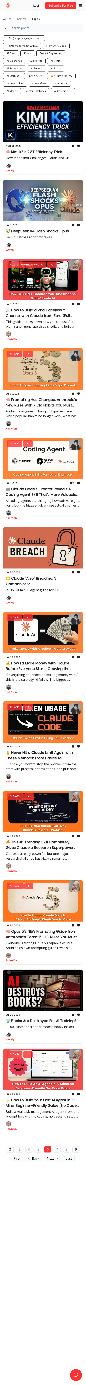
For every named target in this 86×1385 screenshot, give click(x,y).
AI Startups (13, 76)
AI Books (56, 68)
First (17, 1158)
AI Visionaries (14, 61)
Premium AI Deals (56, 45)
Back (35, 1158)
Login (36, 5)
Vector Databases (36, 91)
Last (69, 1158)
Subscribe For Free (61, 5)
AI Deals (55, 61)
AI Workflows (39, 83)
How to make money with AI (22, 45)
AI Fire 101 (36, 61)
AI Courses (61, 83)
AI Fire (7, 19)
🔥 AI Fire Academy (61, 76)
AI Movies (12, 91)
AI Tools (11, 53)
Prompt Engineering (51, 53)
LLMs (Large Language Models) (24, 38)
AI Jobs (27, 53)
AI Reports (37, 68)
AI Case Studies (63, 91)
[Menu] (80, 5)
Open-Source (34, 76)
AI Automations (15, 83)
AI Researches (15, 68)
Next (50, 1158)
